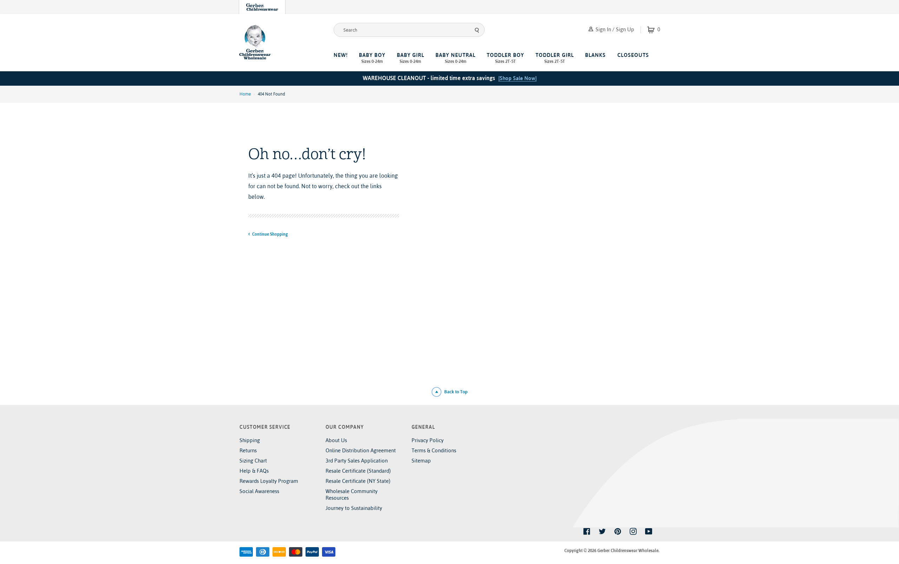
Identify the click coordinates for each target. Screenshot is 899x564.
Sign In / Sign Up (614, 29)
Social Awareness (259, 491)
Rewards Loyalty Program (268, 481)
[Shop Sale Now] (517, 78)
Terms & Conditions (434, 450)
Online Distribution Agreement (361, 450)
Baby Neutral (455, 58)
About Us (336, 440)
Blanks (595, 55)
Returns (248, 450)
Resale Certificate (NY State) (358, 481)
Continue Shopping (270, 234)
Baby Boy (372, 58)
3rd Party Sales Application (357, 461)
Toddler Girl (555, 58)
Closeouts (633, 55)
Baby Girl (410, 58)
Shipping (249, 440)
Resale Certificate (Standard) (358, 471)
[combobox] (409, 30)
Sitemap (421, 461)
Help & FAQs (254, 471)
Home (245, 94)
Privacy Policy (428, 440)
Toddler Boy (505, 58)
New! (341, 55)
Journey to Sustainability (354, 508)
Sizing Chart (253, 461)
